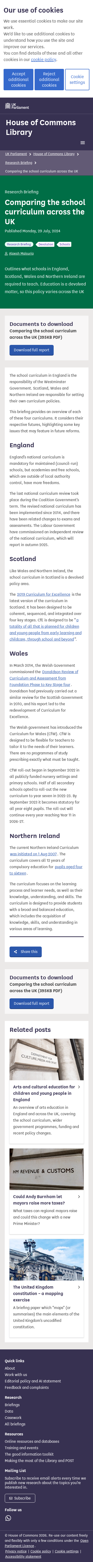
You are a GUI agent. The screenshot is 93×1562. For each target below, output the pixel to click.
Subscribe (22, 1498)
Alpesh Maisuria (21, 254)
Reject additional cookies (49, 79)
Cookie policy (41, 1551)
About (10, 1368)
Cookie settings (77, 79)
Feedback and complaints (27, 1388)
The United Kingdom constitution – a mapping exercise (38, 1294)
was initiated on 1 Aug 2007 (33, 854)
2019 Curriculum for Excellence (43, 594)
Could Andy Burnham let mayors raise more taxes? (39, 1200)
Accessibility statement (23, 1557)
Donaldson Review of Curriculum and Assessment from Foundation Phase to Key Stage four (44, 678)
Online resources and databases (32, 1441)
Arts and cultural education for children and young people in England (44, 1093)
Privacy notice (16, 1551)
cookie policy (43, 59)
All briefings (15, 1424)
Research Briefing (18, 163)
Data (9, 1411)
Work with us (16, 1375)
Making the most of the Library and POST (39, 1461)
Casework (13, 1418)
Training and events (21, 1448)
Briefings (12, 1405)
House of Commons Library (41, 127)
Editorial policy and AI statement (33, 1381)
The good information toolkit (29, 1454)
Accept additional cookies (18, 79)
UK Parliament (16, 154)
